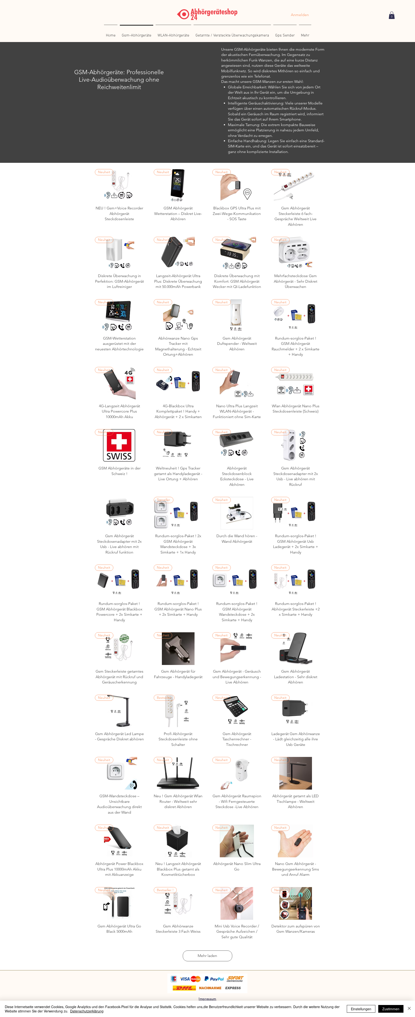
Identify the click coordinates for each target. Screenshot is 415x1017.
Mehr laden (207, 955)
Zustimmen (390, 1008)
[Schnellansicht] (119, 513)
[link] (392, 15)
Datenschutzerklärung (87, 1011)
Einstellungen (361, 1008)
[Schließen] (409, 1009)
